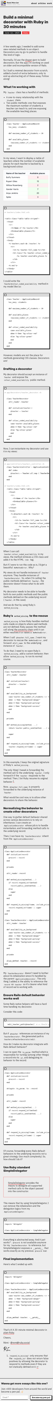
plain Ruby (8, 1332)
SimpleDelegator (16, 1182)
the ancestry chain (23, 629)
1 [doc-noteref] (13, 781)
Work (49, 3)
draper (28, 59)
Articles (42, 3)
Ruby (25, 33)
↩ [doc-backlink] (37, 1366)
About (34, 3)
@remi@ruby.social (20, 1342)
